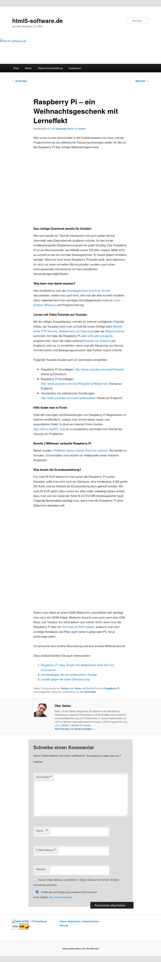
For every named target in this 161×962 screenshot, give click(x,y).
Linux (117, 300)
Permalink (90, 692)
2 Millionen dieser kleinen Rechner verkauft (80, 450)
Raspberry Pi (111, 688)
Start (16, 68)
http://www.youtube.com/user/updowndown (68, 398)
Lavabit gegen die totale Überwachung (65, 679)
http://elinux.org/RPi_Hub (49, 429)
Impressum (75, 68)
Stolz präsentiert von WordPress (80, 948)
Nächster (142, 81)
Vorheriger (19, 81)
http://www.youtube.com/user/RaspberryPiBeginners (74, 383)
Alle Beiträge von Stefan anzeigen (75, 729)
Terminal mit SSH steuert (78, 627)
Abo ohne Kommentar (60, 897)
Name (42, 830)
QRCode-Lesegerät (100, 336)
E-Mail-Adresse (46, 850)
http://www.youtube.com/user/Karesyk (99, 369)
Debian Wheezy (44, 305)
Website (40, 869)
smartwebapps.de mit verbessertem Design (69, 674)
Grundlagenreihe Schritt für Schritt (88, 290)
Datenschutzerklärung (50, 68)
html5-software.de (37, 20)
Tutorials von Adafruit (96, 341)
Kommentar (44, 777)
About (28, 68)
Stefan (82, 128)
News (78, 688)
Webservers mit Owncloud (76, 331)
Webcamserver (115, 331)
